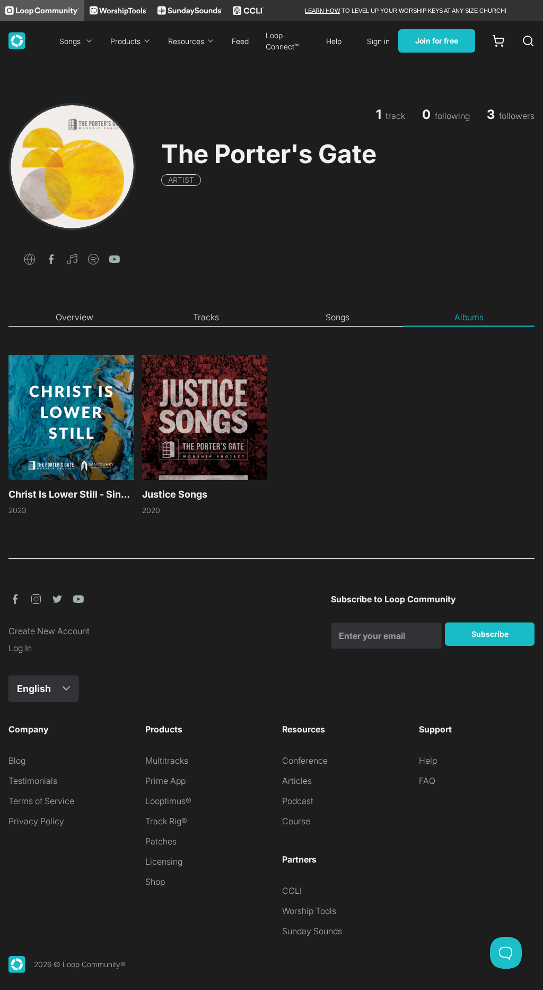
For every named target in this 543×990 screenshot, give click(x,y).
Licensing (163, 861)
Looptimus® (168, 801)
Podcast (297, 801)
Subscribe (490, 633)
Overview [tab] (74, 317)
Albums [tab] (469, 317)
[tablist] (271, 317)
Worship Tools (309, 911)
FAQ (427, 780)
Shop (155, 881)
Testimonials (32, 780)
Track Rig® (166, 821)
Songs (70, 41)
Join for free (436, 40)
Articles (297, 780)
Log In (20, 648)
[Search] (528, 41)
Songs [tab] (337, 317)
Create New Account (49, 631)
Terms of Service (41, 801)
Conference (305, 760)
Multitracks (166, 760)
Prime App (165, 780)
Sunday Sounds (312, 931)
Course (296, 821)
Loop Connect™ (282, 41)
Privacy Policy (36, 821)
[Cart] (498, 41)
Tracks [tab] (206, 317)
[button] (29, 258)
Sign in (378, 41)
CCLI (292, 890)
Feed (240, 41)
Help (333, 41)
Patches (161, 841)
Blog (16, 760)
